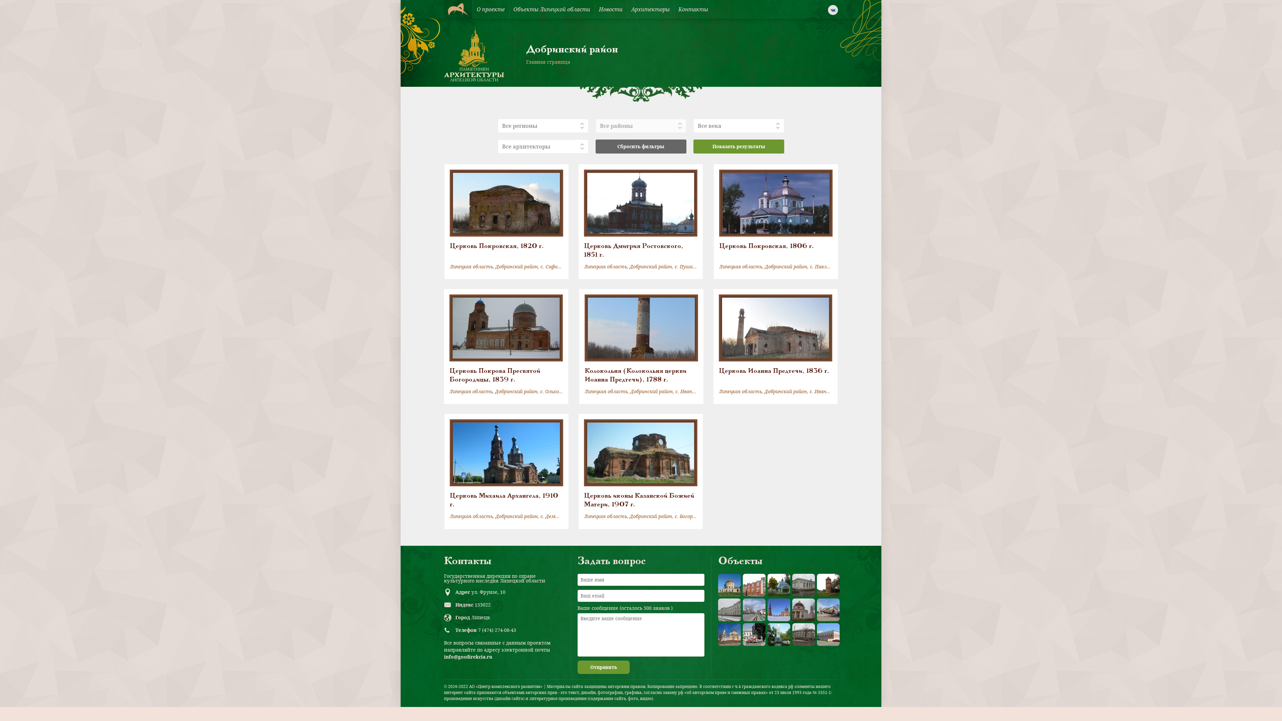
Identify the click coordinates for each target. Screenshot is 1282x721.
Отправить (603, 667)
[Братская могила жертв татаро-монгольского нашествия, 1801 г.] (779, 585)
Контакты (693, 9)
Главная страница (548, 62)
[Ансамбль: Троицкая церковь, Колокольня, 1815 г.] (779, 609)
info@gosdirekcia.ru (468, 657)
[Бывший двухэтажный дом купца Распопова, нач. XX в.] (828, 634)
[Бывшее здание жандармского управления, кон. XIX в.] (803, 585)
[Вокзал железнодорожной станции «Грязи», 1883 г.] (729, 609)
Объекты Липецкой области (551, 9)
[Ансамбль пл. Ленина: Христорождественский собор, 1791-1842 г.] (729, 634)
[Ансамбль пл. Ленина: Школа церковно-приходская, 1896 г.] (828, 609)
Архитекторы (650, 9)
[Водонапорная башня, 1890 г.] (828, 585)
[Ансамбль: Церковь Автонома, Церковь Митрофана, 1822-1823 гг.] (803, 609)
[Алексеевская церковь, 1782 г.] (729, 585)
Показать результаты (738, 146)
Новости (611, 9)
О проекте (491, 9)
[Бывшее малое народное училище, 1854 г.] (803, 634)
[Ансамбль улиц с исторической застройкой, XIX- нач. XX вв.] (754, 609)
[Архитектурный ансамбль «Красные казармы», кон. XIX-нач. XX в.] (754, 585)
